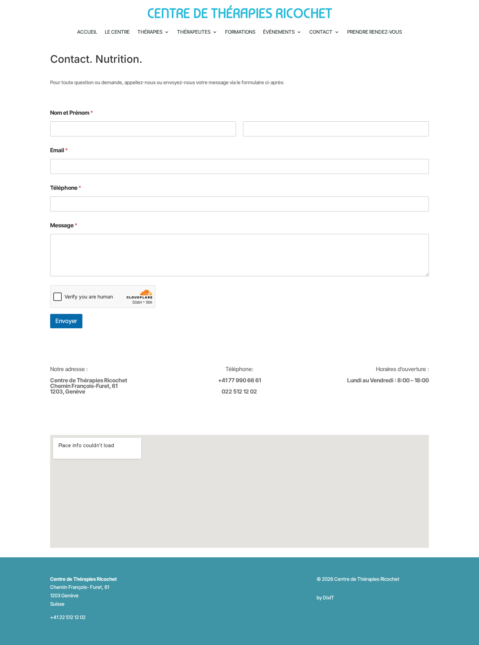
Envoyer (66, 320)
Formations (240, 32)
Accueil (87, 32)
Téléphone (65, 187)
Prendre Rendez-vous (374, 32)
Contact (320, 32)
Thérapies (149, 32)
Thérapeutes (193, 32)
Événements (279, 32)
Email (59, 150)
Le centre (117, 32)
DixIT (328, 597)
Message (63, 225)
